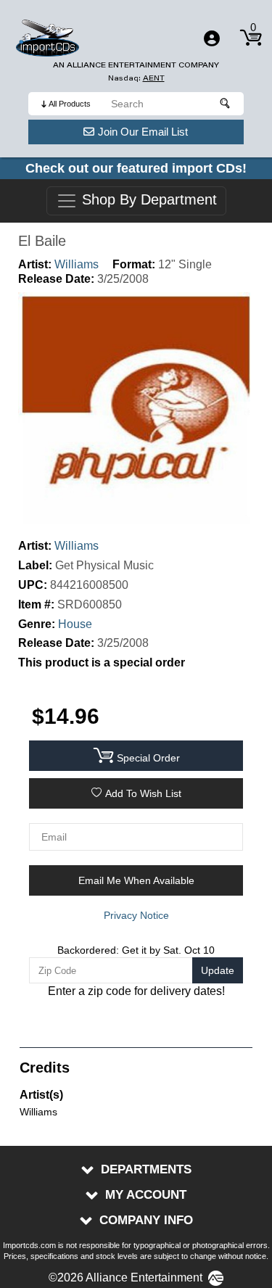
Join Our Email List (143, 131)
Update (217, 970)
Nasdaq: (136, 78)
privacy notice (136, 915)
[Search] (225, 103)
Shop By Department (147, 200)
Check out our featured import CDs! (136, 168)
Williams (76, 264)
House (75, 624)
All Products (70, 103)
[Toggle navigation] (211, 38)
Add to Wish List (143, 793)
